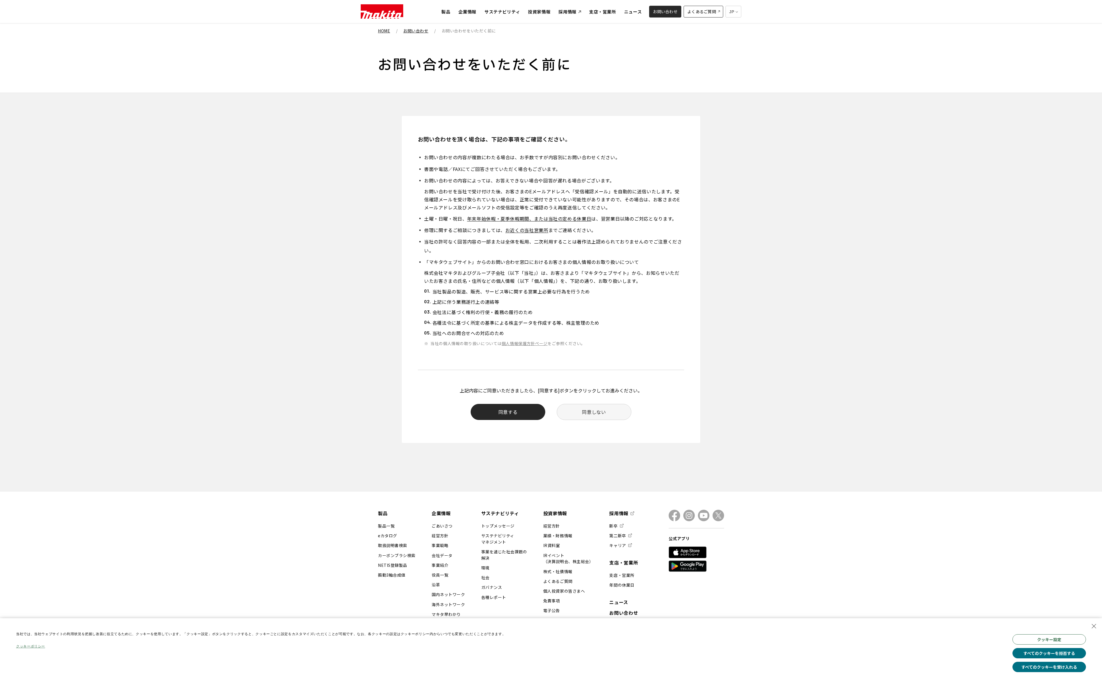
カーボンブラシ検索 (397, 555)
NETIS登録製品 (392, 565)
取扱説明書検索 (392, 545)
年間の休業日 (621, 585)
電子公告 (551, 610)
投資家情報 (555, 513)
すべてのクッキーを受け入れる (1049, 667)
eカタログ (387, 535)
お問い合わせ (623, 612)
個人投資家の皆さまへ (564, 591)
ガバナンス (491, 587)
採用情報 (618, 513)
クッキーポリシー (30, 646)
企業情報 (441, 513)
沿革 (436, 584)
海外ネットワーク (448, 604)
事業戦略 (440, 545)
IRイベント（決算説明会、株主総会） (568, 558)
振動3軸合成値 (392, 575)
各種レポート (493, 597)
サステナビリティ (500, 513)
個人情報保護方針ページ (525, 343)
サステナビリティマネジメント (497, 539)
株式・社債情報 (558, 571)
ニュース (618, 602)
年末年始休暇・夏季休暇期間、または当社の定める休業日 (529, 218)
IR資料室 (551, 545)
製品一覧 (386, 526)
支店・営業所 (623, 562)
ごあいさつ (442, 526)
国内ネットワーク (448, 594)
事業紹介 (440, 565)
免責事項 (551, 601)
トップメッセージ (498, 526)
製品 (382, 513)
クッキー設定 (1049, 639)
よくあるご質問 (558, 581)
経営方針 (440, 535)
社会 (485, 577)
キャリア (617, 545)
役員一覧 (440, 575)
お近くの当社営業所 (526, 230)
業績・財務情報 (558, 535)
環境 (485, 568)
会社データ (442, 555)
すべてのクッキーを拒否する (1049, 653)
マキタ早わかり (446, 614)
